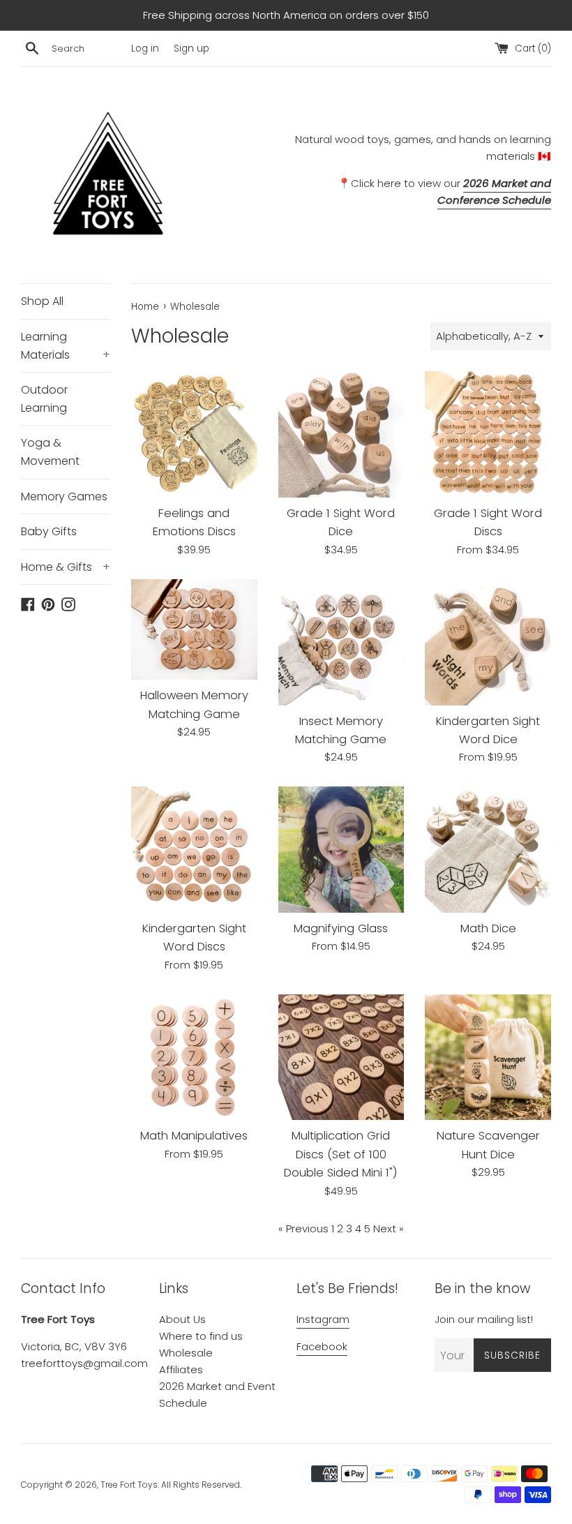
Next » (388, 1228)
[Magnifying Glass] (341, 849)
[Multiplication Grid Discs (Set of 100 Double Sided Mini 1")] (341, 1057)
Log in (145, 48)
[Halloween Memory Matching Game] (194, 629)
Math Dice (488, 928)
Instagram (322, 1319)
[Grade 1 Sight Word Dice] (341, 434)
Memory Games (64, 496)
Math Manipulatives (194, 1136)
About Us (182, 1319)
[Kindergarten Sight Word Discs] (194, 849)
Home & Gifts (65, 567)
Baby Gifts (49, 531)
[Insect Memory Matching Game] (341, 642)
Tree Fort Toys (129, 1485)
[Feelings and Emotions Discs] (194, 434)
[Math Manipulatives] (194, 1057)
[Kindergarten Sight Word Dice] (488, 642)
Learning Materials (65, 346)
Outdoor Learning (44, 399)
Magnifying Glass (341, 928)
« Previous (303, 1228)
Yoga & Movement (50, 452)
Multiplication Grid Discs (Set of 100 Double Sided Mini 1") (341, 1154)
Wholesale (186, 1352)
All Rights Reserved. (201, 1485)
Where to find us (201, 1336)
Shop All (42, 301)
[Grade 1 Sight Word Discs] (488, 434)
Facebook (321, 1346)
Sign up (191, 48)
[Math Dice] (488, 849)
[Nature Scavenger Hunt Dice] (488, 1057)
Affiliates (181, 1369)
